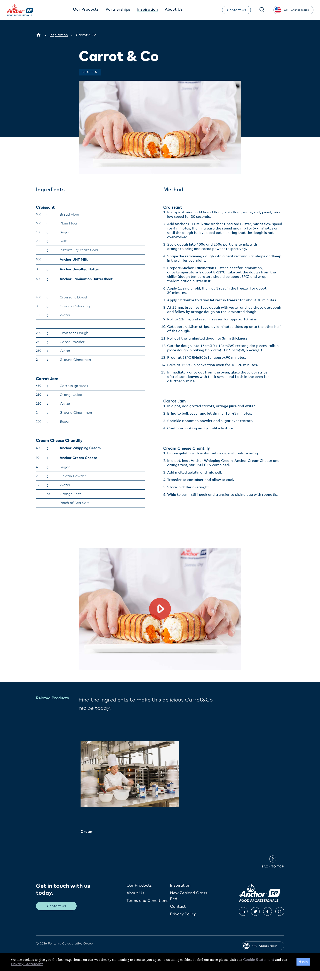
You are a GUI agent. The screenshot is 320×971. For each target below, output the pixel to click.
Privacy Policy (183, 914)
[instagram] (279, 911)
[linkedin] (243, 911)
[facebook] (267, 911)
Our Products (139, 885)
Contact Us (236, 10)
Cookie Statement (258, 959)
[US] (38, 35)
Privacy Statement (27, 964)
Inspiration (180, 885)
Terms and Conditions (147, 901)
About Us (135, 893)
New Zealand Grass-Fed (189, 896)
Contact (178, 907)
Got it (303, 961)
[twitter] (255, 911)
